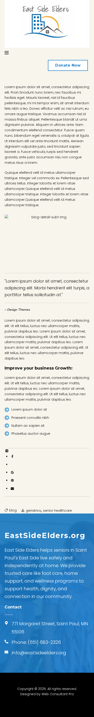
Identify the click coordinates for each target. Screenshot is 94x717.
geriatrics (33, 510)
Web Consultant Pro (58, 694)
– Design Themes (17, 309)
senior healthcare (57, 510)
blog (13, 510)
